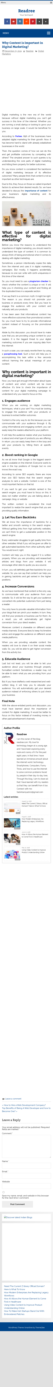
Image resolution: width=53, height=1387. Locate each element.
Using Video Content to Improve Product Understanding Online (34, 851)
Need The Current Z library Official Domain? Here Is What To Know (34, 805)
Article (17, 859)
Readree (26, 10)
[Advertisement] (26, 84)
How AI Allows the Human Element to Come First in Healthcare (35, 835)
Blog (18, 813)
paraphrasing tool (13, 354)
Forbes (18, 136)
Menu (3, 3)
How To (17, 828)
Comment (7, 1133)
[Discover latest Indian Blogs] (18, 1217)
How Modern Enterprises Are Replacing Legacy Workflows (33, 820)
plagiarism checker (38, 281)
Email (5, 1172)
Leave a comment (13, 1099)
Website (6, 1182)
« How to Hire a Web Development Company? (24, 1105)
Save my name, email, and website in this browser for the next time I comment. (25, 1197)
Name (5, 1161)
